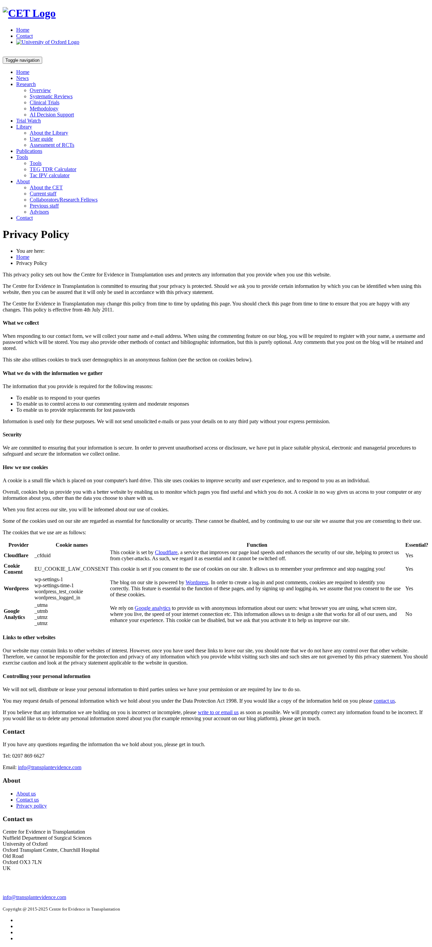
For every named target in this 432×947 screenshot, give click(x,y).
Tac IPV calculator (50, 175)
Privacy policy (31, 806)
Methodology (44, 108)
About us (26, 793)
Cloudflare (166, 552)
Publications (29, 151)
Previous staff (44, 206)
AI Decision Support (52, 114)
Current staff (43, 193)
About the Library (49, 133)
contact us (384, 701)
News (22, 78)
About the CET (46, 187)
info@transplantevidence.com (49, 767)
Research (26, 84)
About (23, 181)
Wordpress (197, 582)
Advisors (39, 212)
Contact (24, 36)
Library (24, 127)
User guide (41, 139)
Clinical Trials (44, 102)
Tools (22, 157)
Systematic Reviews (51, 96)
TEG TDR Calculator (53, 169)
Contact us (27, 800)
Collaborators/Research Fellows (64, 199)
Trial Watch (28, 121)
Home (22, 30)
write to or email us (218, 712)
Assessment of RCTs (52, 145)
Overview (40, 90)
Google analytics (152, 608)
